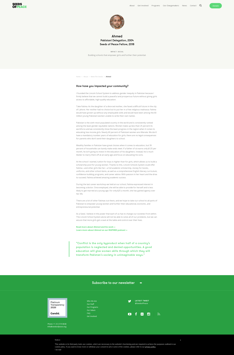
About (132, 5)
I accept (58, 350)
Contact (193, 5)
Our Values (91, 310)
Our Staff (90, 304)
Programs (155, 5)
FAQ (88, 313)
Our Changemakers (171, 5)
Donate (216, 6)
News (184, 5)
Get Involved (143, 5)
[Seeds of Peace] (28, 5)
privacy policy (150, 347)
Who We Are (92, 301)
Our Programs (92, 307)
